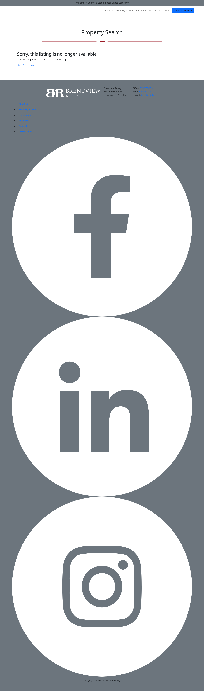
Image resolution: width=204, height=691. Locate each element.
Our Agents (141, 10)
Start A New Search (27, 65)
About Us (109, 10)
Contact (167, 10)
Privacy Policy (26, 131)
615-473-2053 (148, 95)
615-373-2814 (147, 88)
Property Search (124, 10)
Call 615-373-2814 (183, 10)
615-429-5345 (146, 91)
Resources (154, 10)
